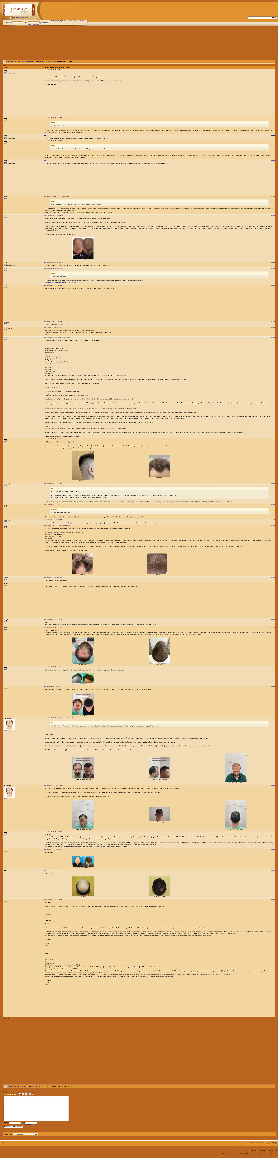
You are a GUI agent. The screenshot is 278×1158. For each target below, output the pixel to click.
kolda (5, 70)
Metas (6, 578)
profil (5, 71)
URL (46, 334)
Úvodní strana (15, 17)
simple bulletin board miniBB (233, 1153)
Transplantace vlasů (32, 62)
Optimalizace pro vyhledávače (257, 1153)
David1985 (7, 718)
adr (45, 69)
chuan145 (7, 484)
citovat (273, 69)
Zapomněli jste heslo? (34, 24)
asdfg (5, 583)
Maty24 (6, 620)
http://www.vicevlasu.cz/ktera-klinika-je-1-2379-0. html (60, 282)
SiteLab (269, 1153)
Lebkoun (6, 322)
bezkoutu (7, 286)
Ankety (27, 17)
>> (8, 65)
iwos (5, 118)
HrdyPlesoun (8, 328)
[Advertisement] (212, 21)
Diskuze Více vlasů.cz (15, 62)
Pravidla (22, 17)
